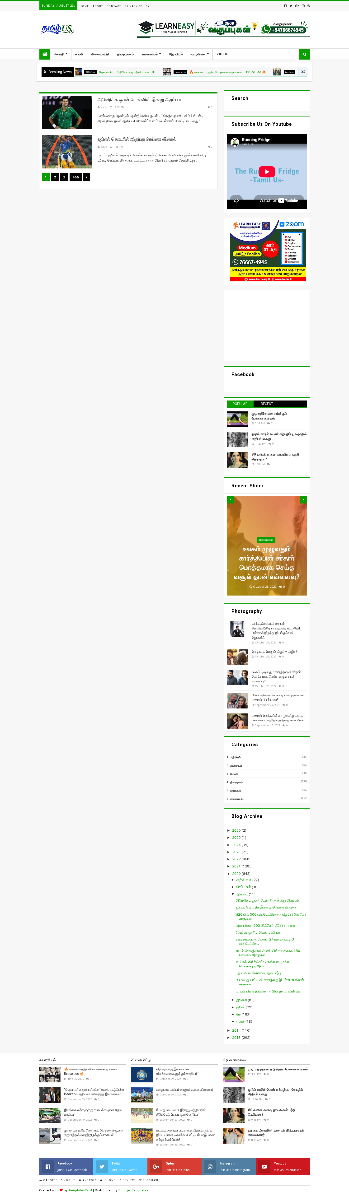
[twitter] (290, 5)
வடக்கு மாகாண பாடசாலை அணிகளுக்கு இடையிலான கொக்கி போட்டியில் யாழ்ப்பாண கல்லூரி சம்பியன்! (185, 1134)
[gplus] (297, 5)
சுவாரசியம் (150, 54)
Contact (114, 6)
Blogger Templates (133, 1190)
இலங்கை (255, 72)
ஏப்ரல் (240, 1021)
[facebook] (285, 5)
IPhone (109, 1180)
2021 (237, 866)
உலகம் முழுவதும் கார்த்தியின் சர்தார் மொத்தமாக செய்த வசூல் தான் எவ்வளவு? (276, 676)
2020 (237, 873)
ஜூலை (242, 999)
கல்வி (79, 54)
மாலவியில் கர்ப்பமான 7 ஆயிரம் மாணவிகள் (268, 991)
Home (84, 6)
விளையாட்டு (100, 54)
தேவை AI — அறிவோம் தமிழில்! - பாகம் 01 (93, 72)
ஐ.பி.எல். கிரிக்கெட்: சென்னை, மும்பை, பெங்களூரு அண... (264, 963)
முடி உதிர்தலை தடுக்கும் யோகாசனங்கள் (278, 1069)
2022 (237, 859)
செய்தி (59, 54)
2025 (237, 837)
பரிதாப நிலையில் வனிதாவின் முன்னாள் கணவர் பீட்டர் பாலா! (267, 567)
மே (239, 1014)
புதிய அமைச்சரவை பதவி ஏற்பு (258, 972)
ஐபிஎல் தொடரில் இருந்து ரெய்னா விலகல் (137, 139)
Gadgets (49, 1180)
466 (75, 177)
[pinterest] (308, 5)
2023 (237, 851)
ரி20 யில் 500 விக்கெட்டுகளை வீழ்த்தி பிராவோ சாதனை (271, 916)
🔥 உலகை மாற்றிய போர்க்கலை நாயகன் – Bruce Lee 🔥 (194, 72)
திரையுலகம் (125, 54)
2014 (237, 1030)
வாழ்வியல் (198, 54)
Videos (223, 54)
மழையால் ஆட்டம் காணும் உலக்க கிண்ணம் (184, 1089)
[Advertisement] (267, 325)
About (98, 6)
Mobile (68, 1180)
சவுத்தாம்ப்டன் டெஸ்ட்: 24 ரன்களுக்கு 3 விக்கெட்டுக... (265, 941)
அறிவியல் (176, 54)
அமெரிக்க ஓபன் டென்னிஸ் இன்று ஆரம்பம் (139, 99)
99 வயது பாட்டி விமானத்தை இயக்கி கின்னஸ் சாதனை (270, 981)
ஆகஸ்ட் (242, 894)
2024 (237, 844)
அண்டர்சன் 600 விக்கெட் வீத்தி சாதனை (266, 925)
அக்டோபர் (244, 879)
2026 (237, 830)
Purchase (150, 1180)
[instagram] (303, 5)
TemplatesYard (80, 1190)
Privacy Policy (137, 6)
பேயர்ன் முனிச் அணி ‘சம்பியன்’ (259, 932)
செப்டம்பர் (244, 886)
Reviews (129, 1180)
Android (89, 1180)
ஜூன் (241, 1007)
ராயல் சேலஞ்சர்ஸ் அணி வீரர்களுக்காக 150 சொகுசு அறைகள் (268, 952)
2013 (237, 1037)
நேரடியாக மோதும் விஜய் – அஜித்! (274, 651)
